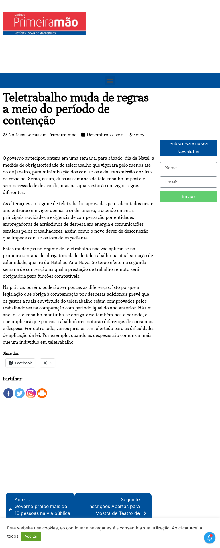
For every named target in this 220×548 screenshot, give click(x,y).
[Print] (42, 390)
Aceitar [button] (31, 536)
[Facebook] (8, 390)
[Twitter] (20, 390)
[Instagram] (31, 390)
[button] (110, 80)
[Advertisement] (154, 52)
